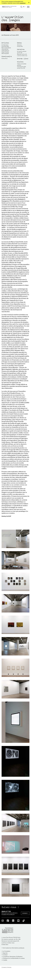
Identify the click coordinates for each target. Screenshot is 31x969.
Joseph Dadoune (5, 50)
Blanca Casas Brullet (6, 47)
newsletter (22, 3)
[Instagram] (3, 920)
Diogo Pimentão (5, 52)
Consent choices (6, 967)
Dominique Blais (5, 46)
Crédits (5, 960)
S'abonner (24, 913)
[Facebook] (8, 920)
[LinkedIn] (13, 920)
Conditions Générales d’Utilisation (12, 956)
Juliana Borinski (5, 49)
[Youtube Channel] (18, 920)
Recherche (21, 7)
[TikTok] (24, 920)
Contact (5, 954)
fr (23, 6)
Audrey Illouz (4, 58)
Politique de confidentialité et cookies (14, 958)
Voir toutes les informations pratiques (13, 948)
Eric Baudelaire (5, 45)
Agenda (5, 953)
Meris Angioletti (5, 53)
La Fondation (6, 951)
